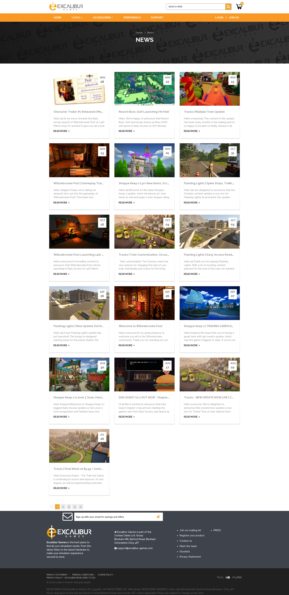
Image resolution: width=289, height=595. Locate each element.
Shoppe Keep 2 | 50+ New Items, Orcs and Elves (151, 183)
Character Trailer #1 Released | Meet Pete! (83, 111)
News (150, 32)
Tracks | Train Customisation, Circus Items (147, 254)
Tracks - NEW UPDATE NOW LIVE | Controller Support (220, 397)
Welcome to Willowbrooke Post (140, 326)
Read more (60, 131)
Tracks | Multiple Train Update (204, 111)
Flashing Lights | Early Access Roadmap (211, 254)
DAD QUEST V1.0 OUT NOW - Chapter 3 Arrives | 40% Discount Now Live (167, 397)
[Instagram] (211, 517)
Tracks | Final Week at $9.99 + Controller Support (87, 468)
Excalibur (58, 582)
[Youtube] (201, 517)
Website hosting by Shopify (77, 582)
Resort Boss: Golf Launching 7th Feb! (144, 111)
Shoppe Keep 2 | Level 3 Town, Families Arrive (84, 397)
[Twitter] (191, 517)
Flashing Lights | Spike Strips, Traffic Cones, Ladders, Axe (222, 183)
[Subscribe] (158, 516)
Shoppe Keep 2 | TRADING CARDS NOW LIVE (213, 326)
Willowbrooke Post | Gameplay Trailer (79, 183)
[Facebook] (181, 517)
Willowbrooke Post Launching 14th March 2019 (85, 254)
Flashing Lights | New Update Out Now (80, 326)
